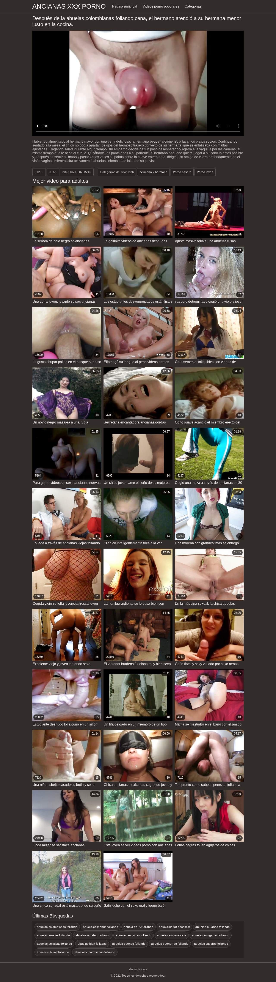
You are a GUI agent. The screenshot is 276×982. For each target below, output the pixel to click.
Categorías (193, 6)
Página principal (124, 6)
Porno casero (182, 172)
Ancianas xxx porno (69, 6)
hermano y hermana (153, 172)
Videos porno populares (161, 6)
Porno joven (205, 172)
